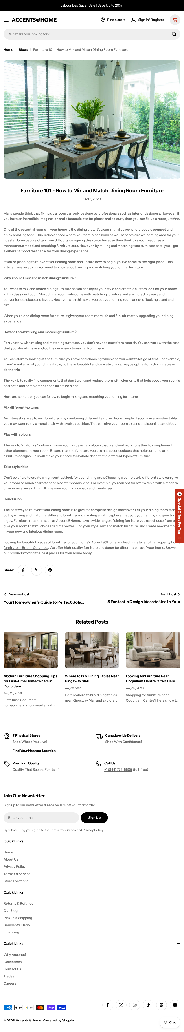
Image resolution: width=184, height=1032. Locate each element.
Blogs (23, 49)
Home (8, 49)
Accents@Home (28, 1020)
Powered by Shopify (58, 1020)
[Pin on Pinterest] (50, 570)
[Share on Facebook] (23, 570)
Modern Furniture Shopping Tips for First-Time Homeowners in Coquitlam (30, 681)
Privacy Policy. (93, 830)
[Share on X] (36, 570)
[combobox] (92, 34)
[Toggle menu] (6, 19)
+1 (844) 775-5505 (118, 769)
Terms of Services (63, 830)
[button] (179, 516)
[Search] (174, 34)
